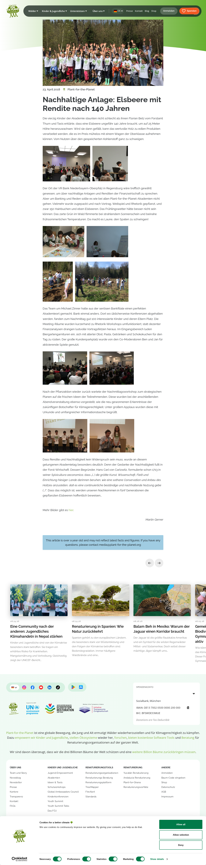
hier (71, 510)
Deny (181, 845)
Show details (157, 859)
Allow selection (181, 835)
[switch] (86, 859)
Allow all (180, 824)
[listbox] (166, 693)
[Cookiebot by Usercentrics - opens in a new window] (19, 859)
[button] (33, 11)
